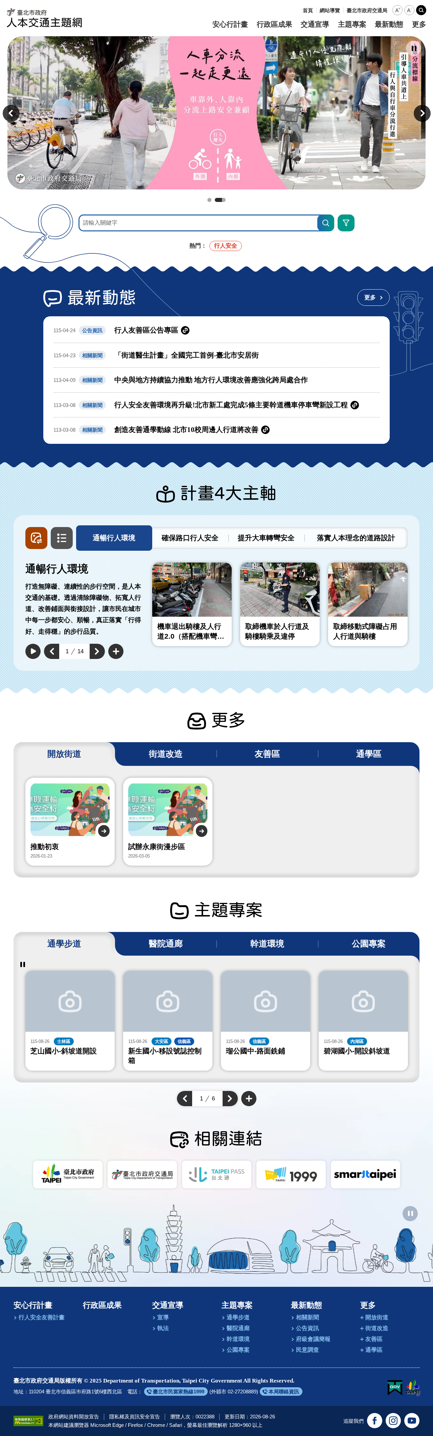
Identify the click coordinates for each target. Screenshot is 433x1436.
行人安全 (225, 246)
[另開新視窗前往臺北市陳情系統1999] (291, 1174)
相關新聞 (307, 1317)
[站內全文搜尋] (325, 222)
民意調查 (307, 1350)
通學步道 (238, 1317)
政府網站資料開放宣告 (73, 1416)
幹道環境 (238, 1339)
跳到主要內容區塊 (13, 1)
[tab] (114, 538)
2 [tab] (220, 200)
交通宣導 (315, 24)
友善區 (374, 1339)
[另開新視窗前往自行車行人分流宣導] (216, 112)
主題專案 (352, 24)
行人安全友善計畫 (42, 1317)
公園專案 (238, 1350)
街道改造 (376, 1328)
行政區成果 (274, 24)
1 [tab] (209, 200)
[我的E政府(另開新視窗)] (395, 1388)
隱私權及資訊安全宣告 (134, 1416)
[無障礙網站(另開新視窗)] (28, 1421)
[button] (397, 10)
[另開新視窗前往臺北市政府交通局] (142, 1174)
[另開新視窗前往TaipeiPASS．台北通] (216, 1174)
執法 (163, 1328)
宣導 (163, 1317)
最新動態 (389, 24)
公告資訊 (307, 1328)
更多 (419, 24)
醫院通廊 (238, 1328)
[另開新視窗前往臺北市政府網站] (412, 1387)
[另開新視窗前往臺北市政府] (67, 1174)
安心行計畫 (230, 24)
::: (297, 10)
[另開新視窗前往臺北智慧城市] (365, 1174)
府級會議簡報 (313, 1339)
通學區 (374, 1350)
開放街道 (376, 1317)
